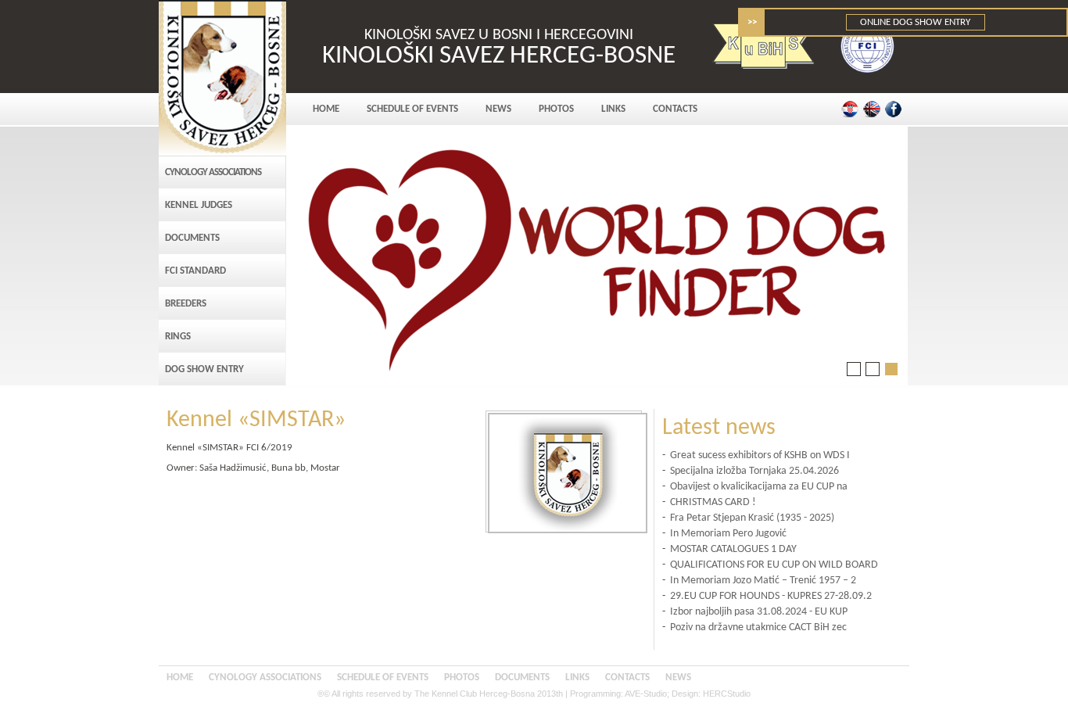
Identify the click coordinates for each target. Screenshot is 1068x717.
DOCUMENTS (192, 238)
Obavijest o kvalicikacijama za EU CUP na (759, 487)
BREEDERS (185, 304)
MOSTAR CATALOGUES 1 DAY (733, 549)
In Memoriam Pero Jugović (728, 534)
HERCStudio (727, 693)
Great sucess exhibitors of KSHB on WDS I (760, 455)
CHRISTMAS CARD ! (713, 502)
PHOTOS (556, 109)
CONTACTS (675, 109)
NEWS (498, 109)
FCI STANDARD (195, 271)
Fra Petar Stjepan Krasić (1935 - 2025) (752, 518)
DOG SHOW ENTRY (204, 369)
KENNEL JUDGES (198, 205)
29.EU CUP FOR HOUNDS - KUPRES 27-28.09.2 (771, 596)
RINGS (178, 337)
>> (752, 22)
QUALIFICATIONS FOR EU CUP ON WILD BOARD (774, 565)
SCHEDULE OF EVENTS (412, 109)
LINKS (613, 109)
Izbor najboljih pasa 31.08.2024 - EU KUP (759, 612)
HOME (326, 109)
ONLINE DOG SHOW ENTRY (916, 22)
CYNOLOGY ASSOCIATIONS (213, 172)
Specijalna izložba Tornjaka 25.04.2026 (754, 471)
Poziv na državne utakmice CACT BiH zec (758, 627)
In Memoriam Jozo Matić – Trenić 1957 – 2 (763, 580)
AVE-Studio (646, 693)
